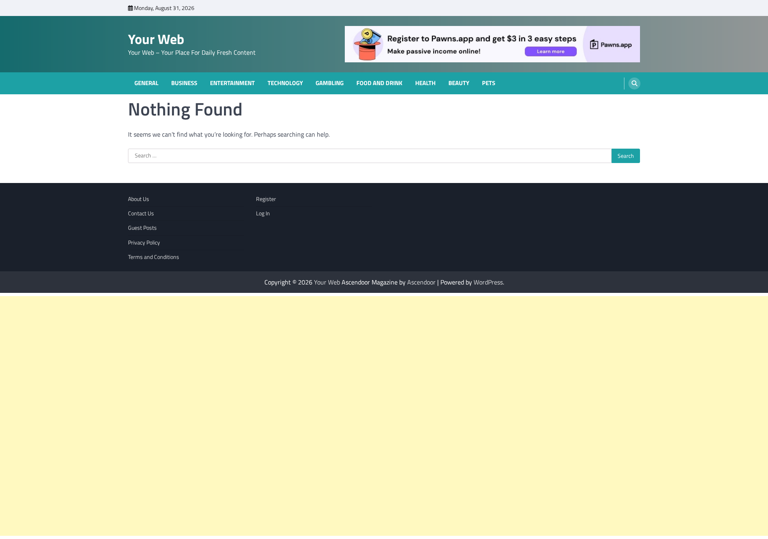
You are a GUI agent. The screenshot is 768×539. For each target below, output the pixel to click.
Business (184, 83)
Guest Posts (142, 227)
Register (266, 199)
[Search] (634, 84)
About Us (138, 199)
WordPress (488, 282)
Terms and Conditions (153, 257)
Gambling (330, 83)
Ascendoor (421, 282)
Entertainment (232, 83)
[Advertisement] (240, 416)
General (146, 83)
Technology (285, 83)
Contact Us (141, 213)
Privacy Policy (144, 242)
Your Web (156, 39)
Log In (263, 213)
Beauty (458, 83)
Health (425, 83)
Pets (488, 83)
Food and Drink (379, 83)
